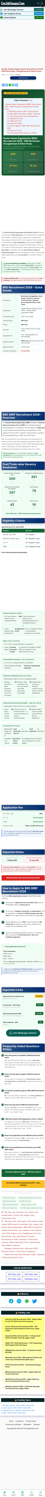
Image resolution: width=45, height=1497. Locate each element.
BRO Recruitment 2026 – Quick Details (22, 111)
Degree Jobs (29, 1215)
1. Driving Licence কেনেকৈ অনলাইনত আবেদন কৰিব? (17, 1405)
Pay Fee (39, 1005)
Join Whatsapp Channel (24, 1033)
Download (39, 996)
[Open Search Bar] (38, 3)
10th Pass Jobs (10, 1221)
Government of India (10, 1239)
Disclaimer (27, 1424)
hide (30, 100)
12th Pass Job (21, 1212)
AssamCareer (7, 1215)
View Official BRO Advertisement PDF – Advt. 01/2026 (23, 1184)
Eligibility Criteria (15, 119)
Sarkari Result (34, 1242)
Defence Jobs (28, 1230)
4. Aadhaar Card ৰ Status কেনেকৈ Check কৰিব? (18, 1410)
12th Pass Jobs (14, 1279)
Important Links (14, 130)
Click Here (39, 17)
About (11, 1421)
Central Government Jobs (12, 1230)
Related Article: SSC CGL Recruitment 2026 (23, 878)
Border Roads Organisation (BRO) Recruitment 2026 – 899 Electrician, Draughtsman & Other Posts (23, 106)
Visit (40, 1022)
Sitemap (36, 1424)
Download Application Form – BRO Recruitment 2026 (23, 1173)
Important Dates (14, 123)
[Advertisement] (22, 42)
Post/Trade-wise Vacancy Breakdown (22, 116)
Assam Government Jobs (22, 1224)
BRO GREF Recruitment (33, 1227)
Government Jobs (9, 1218)
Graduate (22, 1239)
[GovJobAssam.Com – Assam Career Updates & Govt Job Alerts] (13, 3)
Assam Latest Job (23, 77)
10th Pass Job (9, 1212)
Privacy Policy (31, 1421)
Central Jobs (18, 1215)
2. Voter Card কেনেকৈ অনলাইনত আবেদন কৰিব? (16, 1408)
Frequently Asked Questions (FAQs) (22, 133)
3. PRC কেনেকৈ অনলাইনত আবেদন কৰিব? (13, 1413)
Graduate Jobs (31, 1279)
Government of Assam (25, 1236)
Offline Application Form (18, 1242)
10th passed (22, 1221)
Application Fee (14, 121)
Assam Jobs (33, 1212)
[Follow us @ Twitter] (34, 1303)
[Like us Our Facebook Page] (11, 1303)
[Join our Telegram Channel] (19, 1303)
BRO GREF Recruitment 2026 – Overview (23, 114)
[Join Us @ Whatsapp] (27, 1303)
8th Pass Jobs (14, 1274)
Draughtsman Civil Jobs (31, 1233)
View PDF (39, 1013)
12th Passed (32, 1221)
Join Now (39, 10)
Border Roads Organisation (12, 1227)
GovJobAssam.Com (31, 1428)
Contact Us (19, 1421)
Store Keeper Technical (11, 1245)
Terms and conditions (13, 1424)
